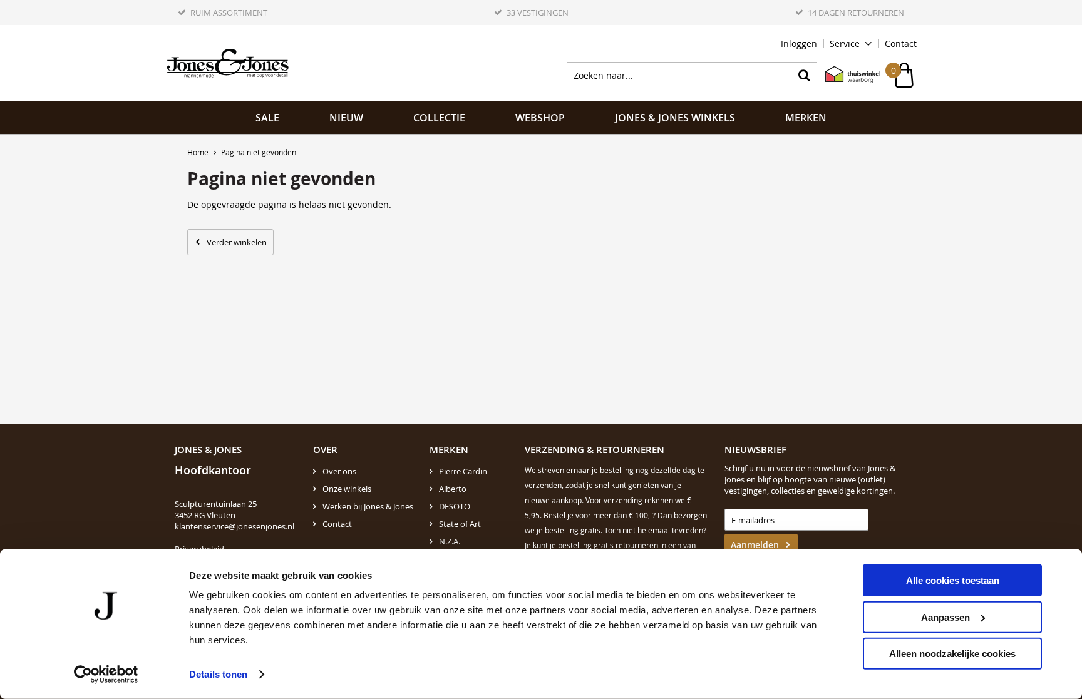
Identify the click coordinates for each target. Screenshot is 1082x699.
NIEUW (346, 118)
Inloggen (799, 43)
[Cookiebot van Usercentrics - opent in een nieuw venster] (106, 674)
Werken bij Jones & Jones (367, 506)
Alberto (452, 488)
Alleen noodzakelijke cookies (952, 653)
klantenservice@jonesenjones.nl (234, 526)
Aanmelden (755, 545)
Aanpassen (945, 616)
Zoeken (804, 75)
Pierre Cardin (463, 471)
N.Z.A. (449, 541)
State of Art (460, 523)
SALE (267, 118)
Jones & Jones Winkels (675, 118)
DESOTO (454, 506)
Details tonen (218, 674)
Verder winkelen (237, 242)
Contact (901, 43)
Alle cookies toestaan (952, 580)
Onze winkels (346, 488)
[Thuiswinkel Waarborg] (846, 75)
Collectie (439, 118)
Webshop (540, 118)
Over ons (339, 471)
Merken (806, 118)
